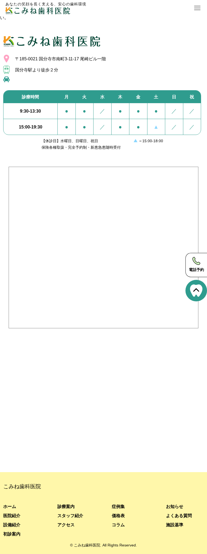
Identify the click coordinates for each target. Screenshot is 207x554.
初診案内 (11, 534)
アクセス (66, 524)
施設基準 (174, 524)
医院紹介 (11, 515)
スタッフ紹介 (70, 515)
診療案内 (66, 506)
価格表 (118, 515)
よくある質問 (179, 515)
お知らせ (174, 506)
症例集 (118, 506)
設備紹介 (11, 524)
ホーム (9, 506)
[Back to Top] (196, 290)
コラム (118, 524)
